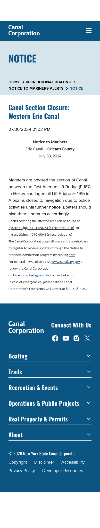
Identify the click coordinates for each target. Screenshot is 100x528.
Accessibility (73, 462)
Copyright (17, 462)
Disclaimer (44, 462)
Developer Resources (62, 470)
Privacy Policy (21, 470)
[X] (87, 337)
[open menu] (89, 31)
